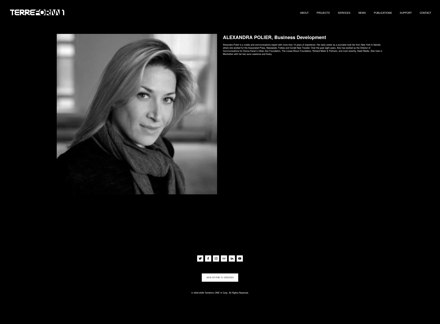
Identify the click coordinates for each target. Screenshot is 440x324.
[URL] (224, 258)
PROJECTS (323, 12)
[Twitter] (200, 258)
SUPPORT (406, 12)
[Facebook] (208, 258)
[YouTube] (240, 258)
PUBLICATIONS (383, 12)
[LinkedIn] (232, 258)
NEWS (362, 12)
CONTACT (425, 12)
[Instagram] (216, 258)
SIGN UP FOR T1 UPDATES (220, 277)
